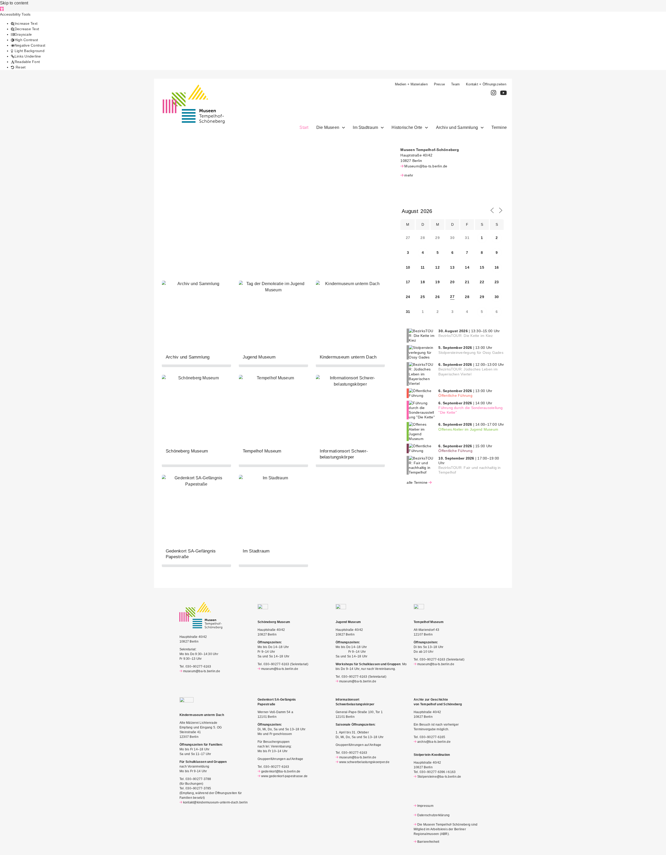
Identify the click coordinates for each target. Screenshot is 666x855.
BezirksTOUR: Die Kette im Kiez (465, 336)
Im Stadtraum (365, 127)
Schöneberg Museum (187, 451)
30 (497, 297)
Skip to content (14, 3)
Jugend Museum (259, 357)
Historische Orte (407, 127)
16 (497, 267)
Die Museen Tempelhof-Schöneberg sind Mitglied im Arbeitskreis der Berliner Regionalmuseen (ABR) (445, 829)
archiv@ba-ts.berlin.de (434, 742)
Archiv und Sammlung (457, 127)
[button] (2, 9)
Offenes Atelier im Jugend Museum (468, 429)
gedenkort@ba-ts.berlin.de (280, 771)
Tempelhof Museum (262, 451)
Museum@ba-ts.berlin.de (425, 166)
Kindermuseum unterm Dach (348, 357)
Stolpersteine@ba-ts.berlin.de (439, 776)
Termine (499, 127)
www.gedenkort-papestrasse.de (284, 776)
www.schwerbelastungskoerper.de (364, 762)
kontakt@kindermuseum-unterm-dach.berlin (215, 802)
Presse (439, 84)
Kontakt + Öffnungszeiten (486, 84)
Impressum (425, 806)
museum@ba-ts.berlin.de (201, 671)
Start (303, 127)
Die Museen (327, 127)
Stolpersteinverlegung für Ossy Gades (470, 352)
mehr (408, 175)
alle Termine (417, 482)
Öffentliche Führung (455, 395)
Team (455, 84)
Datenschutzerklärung (433, 815)
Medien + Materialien (411, 84)
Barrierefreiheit (428, 842)
